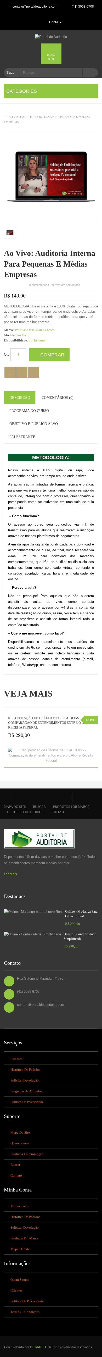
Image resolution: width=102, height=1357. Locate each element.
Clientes (16, 1059)
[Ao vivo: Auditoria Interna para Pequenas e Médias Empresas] (10, 233)
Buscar (39, 807)
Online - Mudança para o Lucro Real (81, 913)
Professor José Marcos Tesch (35, 330)
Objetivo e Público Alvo (33, 424)
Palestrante (22, 437)
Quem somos (19, 1143)
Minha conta (19, 1206)
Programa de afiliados (26, 1091)
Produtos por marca (71, 807)
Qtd (6, 354)
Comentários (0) (57, 398)
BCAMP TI (38, 1347)
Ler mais (10, 874)
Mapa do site (15, 807)
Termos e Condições (24, 1312)
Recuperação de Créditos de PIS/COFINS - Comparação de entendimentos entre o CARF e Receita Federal (50, 722)
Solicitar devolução (24, 1080)
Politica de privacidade (27, 1102)
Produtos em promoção (26, 1154)
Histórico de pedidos (25, 812)
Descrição (19, 398)
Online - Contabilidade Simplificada (80, 936)
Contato (58, 812)
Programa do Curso (29, 411)
